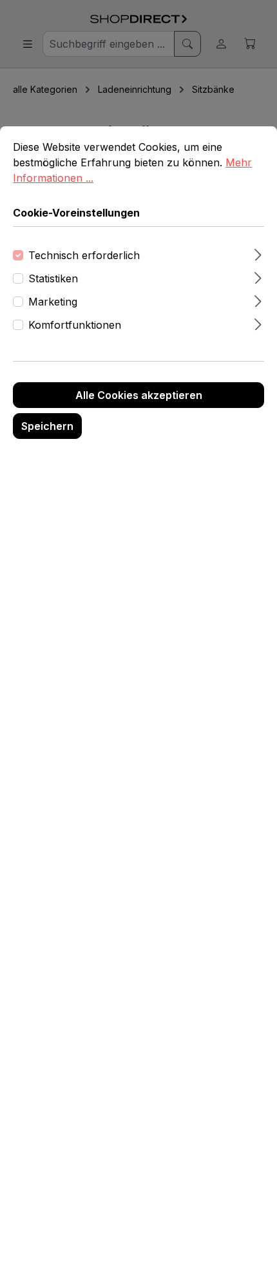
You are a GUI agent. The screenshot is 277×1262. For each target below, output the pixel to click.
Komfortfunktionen (74, 324)
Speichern (47, 426)
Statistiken (53, 278)
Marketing (52, 301)
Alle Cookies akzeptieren (138, 395)
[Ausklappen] (258, 253)
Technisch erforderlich (84, 255)
